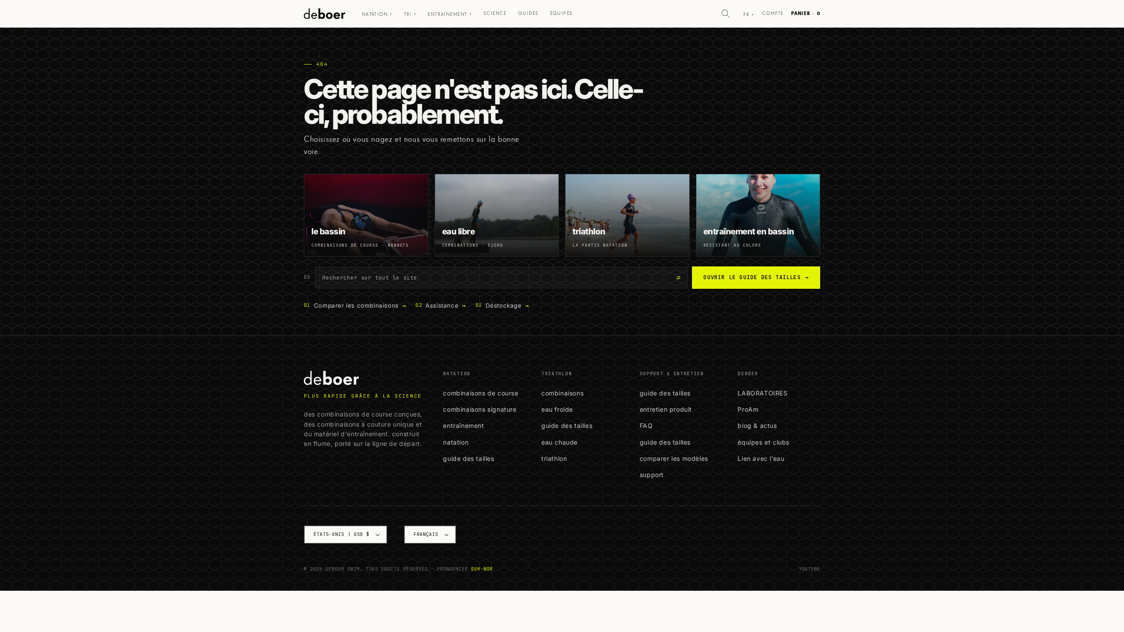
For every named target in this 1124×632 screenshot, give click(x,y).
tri (410, 14)
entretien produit (666, 409)
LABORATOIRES (762, 393)
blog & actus (757, 425)
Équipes (561, 13)
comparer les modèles (674, 458)
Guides (528, 13)
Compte (773, 13)
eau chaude (559, 442)
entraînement (463, 425)
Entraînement (450, 14)
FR (748, 14)
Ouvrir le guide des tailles (756, 277)
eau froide (557, 409)
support (652, 474)
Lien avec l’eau (761, 458)
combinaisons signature (479, 409)
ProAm (748, 409)
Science (495, 13)
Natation (377, 14)
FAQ (646, 425)
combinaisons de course (480, 393)
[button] (725, 13)
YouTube (809, 569)
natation (455, 442)
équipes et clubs (763, 442)
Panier (805, 13)
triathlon (554, 458)
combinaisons (562, 393)
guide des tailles (468, 458)
